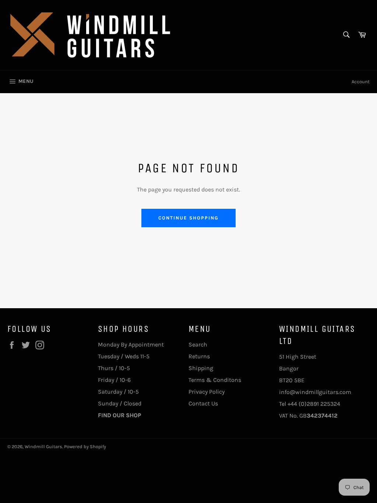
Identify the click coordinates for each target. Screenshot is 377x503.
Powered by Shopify (85, 446)
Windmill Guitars (43, 446)
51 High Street (297, 356)
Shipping (200, 368)
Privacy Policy (206, 391)
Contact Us (203, 403)
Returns (199, 356)
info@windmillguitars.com (315, 391)
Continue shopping (188, 218)
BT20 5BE (291, 380)
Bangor (289, 368)
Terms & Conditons (214, 379)
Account (361, 81)
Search (197, 344)
